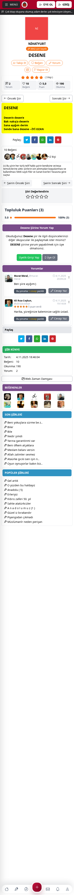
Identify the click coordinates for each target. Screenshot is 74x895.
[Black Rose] (18, 156)
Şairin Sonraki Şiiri (55, 183)
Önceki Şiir (14, 98)
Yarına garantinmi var (21, 441)
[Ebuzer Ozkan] (23, 156)
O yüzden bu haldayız (21, 485)
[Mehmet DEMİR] (34, 156)
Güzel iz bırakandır (19, 512)
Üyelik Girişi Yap (29, 257)
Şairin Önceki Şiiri (18, 183)
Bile (9, 431)
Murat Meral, (26, 277)
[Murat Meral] (28, 156)
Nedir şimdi (14, 436)
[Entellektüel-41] (63, 404)
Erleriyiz (12, 494)
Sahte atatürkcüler (19, 503)
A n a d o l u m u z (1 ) (21, 508)
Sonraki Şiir (59, 98)
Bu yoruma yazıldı (30, 291)
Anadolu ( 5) (15, 490)
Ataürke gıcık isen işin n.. (23, 459)
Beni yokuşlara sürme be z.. (25, 422)
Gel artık (12, 480)
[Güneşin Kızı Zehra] (44, 156)
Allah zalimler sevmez (21, 454)
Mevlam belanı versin (21, 450)
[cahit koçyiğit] (50, 404)
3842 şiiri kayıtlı (38, 48)
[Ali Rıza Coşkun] (12, 156)
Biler (10, 427)
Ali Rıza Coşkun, (23, 302)
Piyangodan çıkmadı (20, 517)
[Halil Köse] (39, 156)
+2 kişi (52, 156)
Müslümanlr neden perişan (24, 522)
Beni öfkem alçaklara (20, 445)
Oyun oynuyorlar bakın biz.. (25, 463)
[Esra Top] (7, 156)
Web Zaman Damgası (38, 379)
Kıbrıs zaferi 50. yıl (19, 499)
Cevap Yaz (60, 291)
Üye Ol (50, 257)
